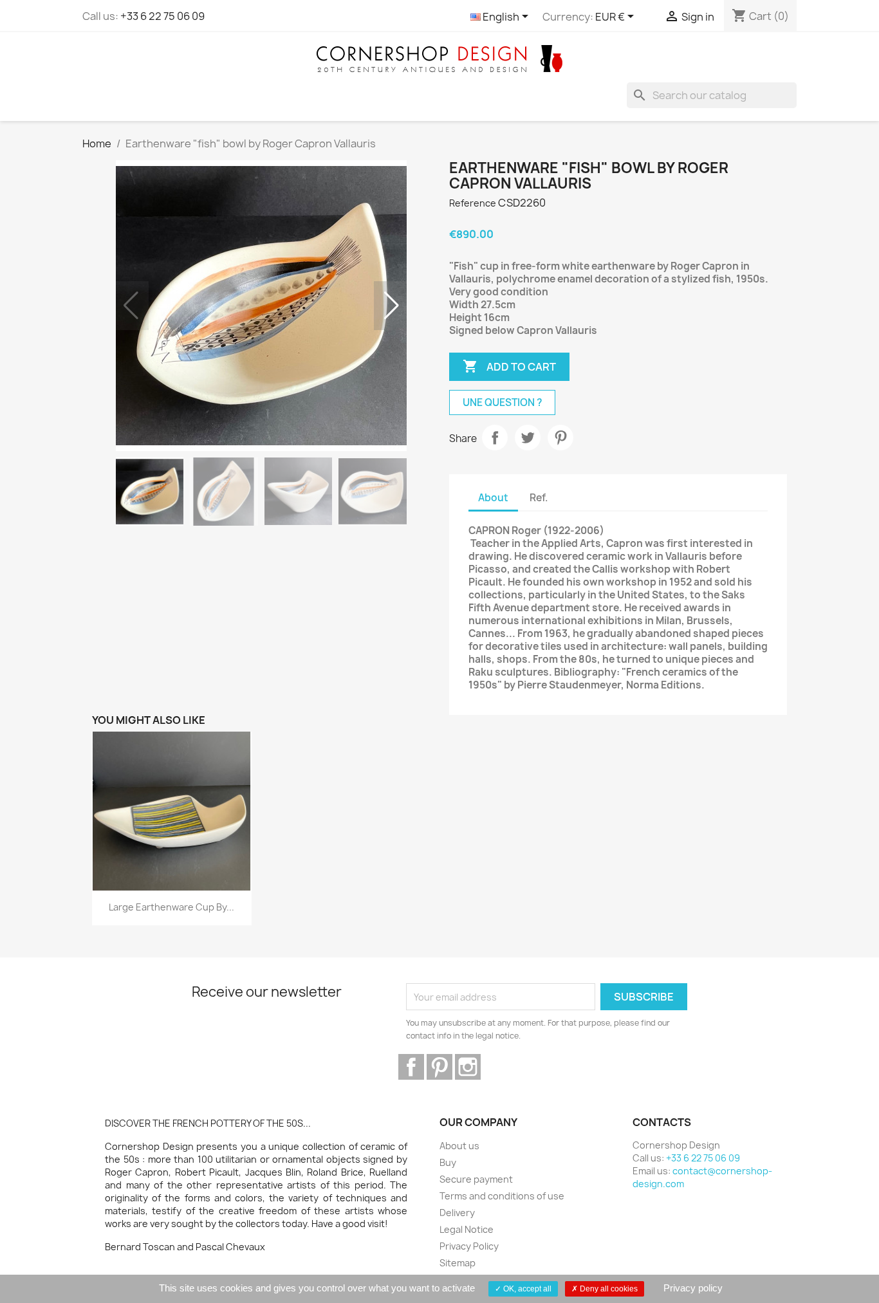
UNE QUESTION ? (502, 402)
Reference (472, 203)
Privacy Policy (469, 1246)
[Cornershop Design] (439, 58)
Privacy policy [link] (693, 1287)
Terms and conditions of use (501, 1196)
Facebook (411, 1067)
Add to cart (509, 366)
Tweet (528, 437)
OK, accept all (526, 1288)
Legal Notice (466, 1229)
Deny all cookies (608, 1288)
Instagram (468, 1067)
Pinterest (560, 437)
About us (459, 1146)
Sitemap (457, 1263)
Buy (447, 1162)
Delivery (457, 1212)
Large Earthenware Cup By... (171, 907)
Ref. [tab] (539, 497)
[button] (391, 305)
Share (495, 437)
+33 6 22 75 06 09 (162, 16)
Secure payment (476, 1179)
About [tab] (493, 497)
